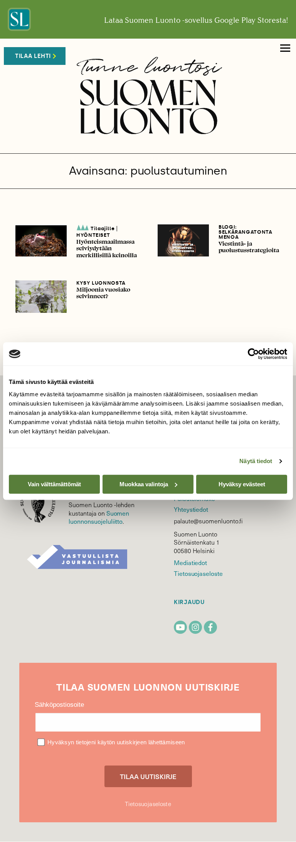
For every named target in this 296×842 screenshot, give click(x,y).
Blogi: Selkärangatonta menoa (245, 231)
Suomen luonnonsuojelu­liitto (99, 517)
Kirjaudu (189, 602)
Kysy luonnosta (101, 282)
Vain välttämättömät (54, 484)
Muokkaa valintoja (143, 484)
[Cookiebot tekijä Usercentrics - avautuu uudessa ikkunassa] (253, 354)
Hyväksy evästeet (242, 484)
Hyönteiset (93, 235)
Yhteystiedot (191, 509)
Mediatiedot (190, 562)
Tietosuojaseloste (198, 573)
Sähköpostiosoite (59, 704)
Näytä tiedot (255, 461)
